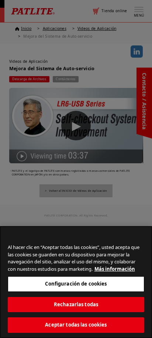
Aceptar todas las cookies (76, 324)
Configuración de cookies (76, 283)
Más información (114, 269)
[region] (76, 282)
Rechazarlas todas (76, 304)
